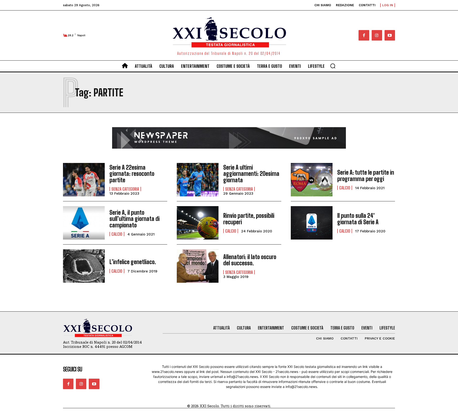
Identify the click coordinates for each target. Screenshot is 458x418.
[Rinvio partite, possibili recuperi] (198, 223)
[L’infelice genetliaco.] (84, 266)
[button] (332, 66)
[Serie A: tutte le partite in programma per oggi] (312, 179)
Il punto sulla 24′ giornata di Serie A (358, 218)
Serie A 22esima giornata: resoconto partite (131, 173)
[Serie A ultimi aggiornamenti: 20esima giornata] (198, 179)
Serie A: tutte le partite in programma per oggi (365, 175)
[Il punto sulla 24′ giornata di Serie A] (312, 223)
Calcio (344, 188)
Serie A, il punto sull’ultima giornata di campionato (134, 219)
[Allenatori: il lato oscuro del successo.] (198, 266)
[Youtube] (390, 35)
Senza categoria (125, 189)
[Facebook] (364, 35)
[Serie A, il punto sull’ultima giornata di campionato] (84, 223)
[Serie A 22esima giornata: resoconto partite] (84, 179)
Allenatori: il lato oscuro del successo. (249, 259)
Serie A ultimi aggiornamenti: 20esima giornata (251, 173)
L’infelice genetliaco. (132, 261)
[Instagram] (377, 35)
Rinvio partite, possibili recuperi (248, 218)
